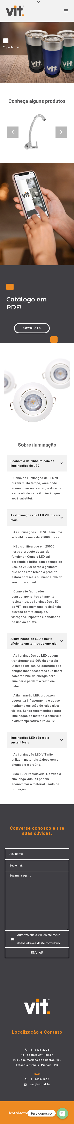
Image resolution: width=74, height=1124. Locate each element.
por (36, 1112)
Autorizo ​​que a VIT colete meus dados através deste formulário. (38, 939)
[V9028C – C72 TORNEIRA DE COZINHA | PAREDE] (44, 143)
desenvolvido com (19, 1112)
